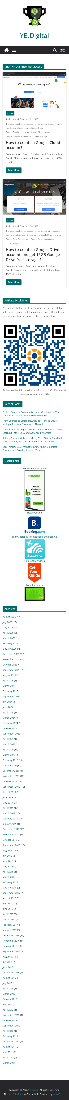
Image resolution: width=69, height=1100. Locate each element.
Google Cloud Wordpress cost (19, 136)
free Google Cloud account (18, 128)
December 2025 (11, 654)
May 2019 (8, 802)
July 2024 (7, 701)
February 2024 (10, 723)
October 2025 (10, 664)
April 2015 (8, 988)
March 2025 (9, 685)
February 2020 (10, 760)
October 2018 (10, 839)
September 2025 (11, 669)
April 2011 (8, 1057)
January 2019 (10, 823)
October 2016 (10, 945)
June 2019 (8, 797)
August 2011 (9, 1046)
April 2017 (8, 914)
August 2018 (9, 850)
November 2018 (11, 834)
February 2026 (10, 643)
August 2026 (9, 616)
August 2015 (9, 977)
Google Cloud (37, 128)
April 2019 (8, 807)
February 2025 (10, 691)
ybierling (12, 119)
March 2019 (9, 813)
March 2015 (9, 993)
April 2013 (8, 1009)
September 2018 (11, 845)
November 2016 (11, 940)
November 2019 (11, 776)
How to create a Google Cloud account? (33, 145)
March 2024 (9, 717)
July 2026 (7, 622)
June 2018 (8, 861)
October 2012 (10, 1020)
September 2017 (11, 892)
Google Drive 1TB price (50, 235)
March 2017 (9, 919)
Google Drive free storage (17, 239)
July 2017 (7, 903)
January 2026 (10, 648)
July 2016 (7, 961)
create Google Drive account (47, 231)
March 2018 (9, 876)
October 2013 (10, 999)
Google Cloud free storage (17, 132)
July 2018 (7, 855)
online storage (40, 136)
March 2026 (9, 638)
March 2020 (9, 754)
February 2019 (10, 818)
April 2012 (8, 1030)
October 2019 (10, 781)
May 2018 (8, 866)
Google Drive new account (42, 239)
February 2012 (10, 1036)
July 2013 (7, 1004)
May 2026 (8, 627)
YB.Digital (34, 35)
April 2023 (8, 738)
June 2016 (8, 967)
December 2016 (11, 935)
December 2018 (11, 829)
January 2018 (10, 887)
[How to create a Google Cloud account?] (34, 90)
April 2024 (8, 712)
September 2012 (11, 1025)
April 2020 (8, 749)
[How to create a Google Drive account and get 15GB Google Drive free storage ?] (34, 197)
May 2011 (8, 1052)
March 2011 (9, 1062)
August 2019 (9, 792)
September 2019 (11, 786)
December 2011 (11, 1041)
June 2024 (8, 707)
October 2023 (10, 728)
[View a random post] (62, 50)
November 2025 (11, 659)
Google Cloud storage (41, 132)
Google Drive (33, 235)
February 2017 (10, 924)
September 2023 (11, 733)
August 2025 (9, 675)
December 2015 (11, 972)
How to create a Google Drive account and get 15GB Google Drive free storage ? (33, 254)
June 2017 (8, 908)
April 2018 (8, 871)
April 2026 (8, 632)
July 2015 (7, 983)
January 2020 (10, 765)
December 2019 (11, 770)
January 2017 (10, 930)
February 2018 (10, 882)
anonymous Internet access (20, 124)
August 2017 (9, 898)
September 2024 (11, 696)
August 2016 (9, 956)
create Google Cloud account (47, 124)
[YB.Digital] (6, 50)
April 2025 (8, 680)
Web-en (10, 113)
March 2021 (9, 744)
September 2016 (11, 951)
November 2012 (11, 1015)
